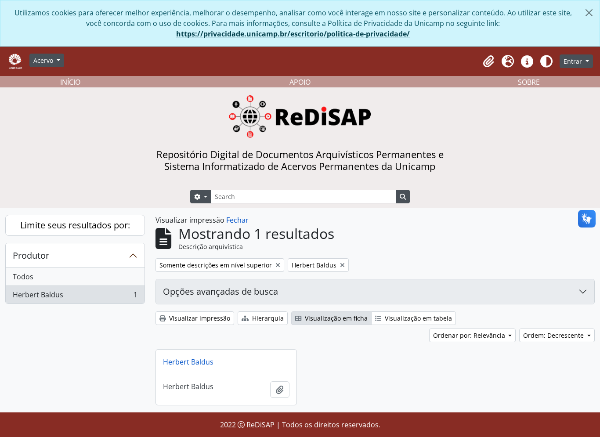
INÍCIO (70, 82)
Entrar (574, 61)
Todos (23, 277)
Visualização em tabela (417, 318)
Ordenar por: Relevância (470, 335)
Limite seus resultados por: (75, 225)
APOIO (300, 82)
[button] (488, 61)
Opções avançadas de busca (220, 291)
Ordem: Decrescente (554, 335)
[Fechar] (589, 12)
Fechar (237, 220)
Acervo (44, 60)
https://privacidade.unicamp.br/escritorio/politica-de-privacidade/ (293, 34)
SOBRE (529, 82)
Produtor (31, 255)
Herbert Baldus (74, 296)
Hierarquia (267, 318)
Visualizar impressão (198, 318)
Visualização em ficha (335, 318)
